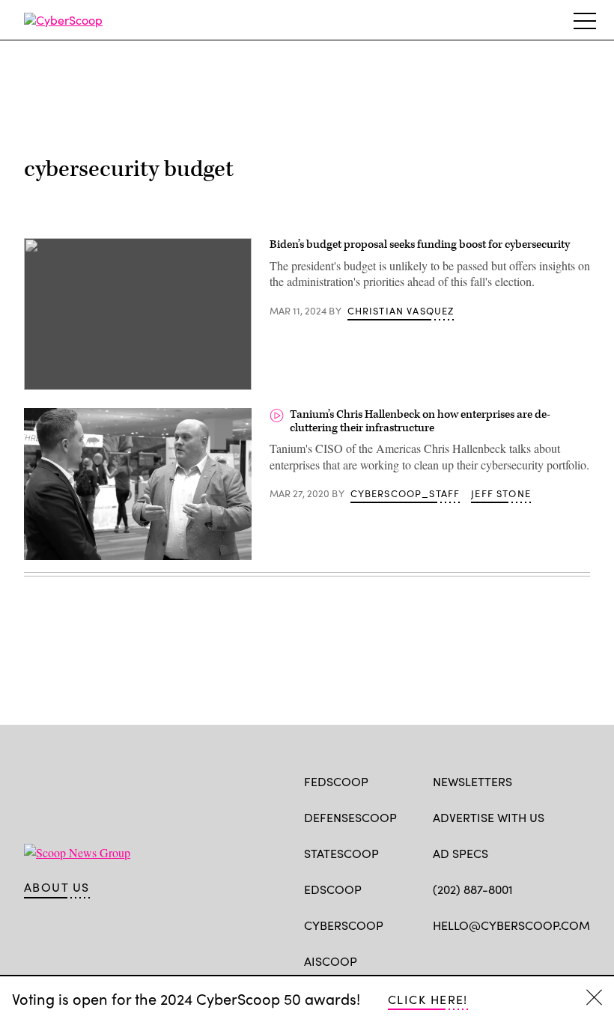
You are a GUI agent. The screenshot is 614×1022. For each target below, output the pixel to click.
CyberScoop (343, 925)
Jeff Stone (501, 493)
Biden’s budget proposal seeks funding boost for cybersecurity (420, 244)
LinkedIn (499, 959)
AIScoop (330, 961)
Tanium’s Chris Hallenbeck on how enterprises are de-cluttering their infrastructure (420, 421)
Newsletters (472, 781)
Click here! (428, 999)
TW (469, 959)
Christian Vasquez (401, 310)
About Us (57, 887)
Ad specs (460, 853)
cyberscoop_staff (405, 493)
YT (551, 959)
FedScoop (336, 781)
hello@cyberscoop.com (511, 925)
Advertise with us (488, 817)
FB (440, 959)
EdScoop (333, 889)
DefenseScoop (350, 817)
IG (522, 959)
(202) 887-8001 (473, 889)
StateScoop (341, 853)
